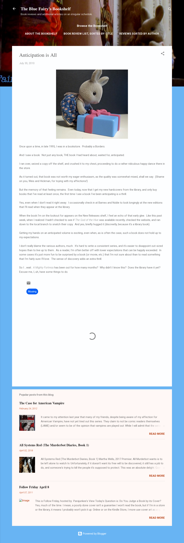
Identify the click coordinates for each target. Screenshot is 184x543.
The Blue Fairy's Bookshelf (46, 8)
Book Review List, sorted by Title (88, 33)
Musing (32, 291)
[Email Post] (28, 284)
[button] (162, 54)
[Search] (170, 9)
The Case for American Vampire (41, 403)
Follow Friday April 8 (34, 487)
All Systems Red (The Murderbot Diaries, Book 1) (54, 445)
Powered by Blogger (94, 533)
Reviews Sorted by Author (139, 33)
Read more (157, 433)
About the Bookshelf (41, 33)
